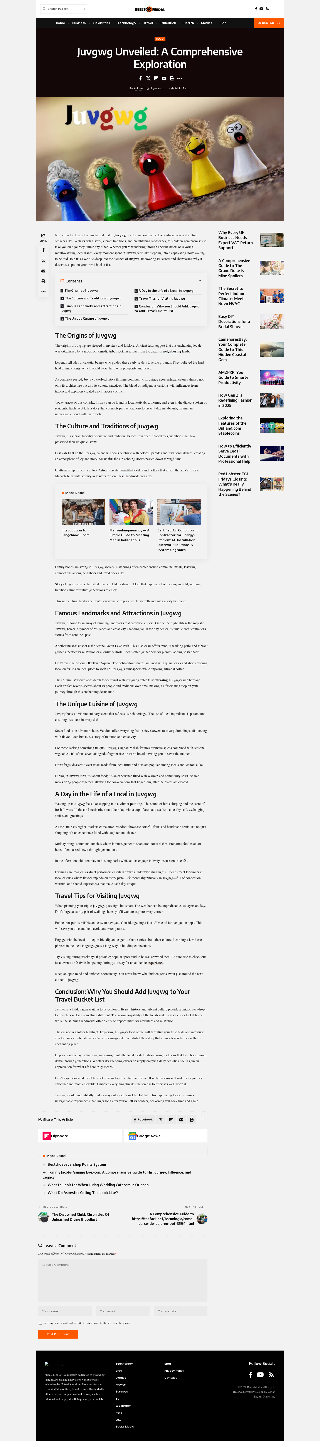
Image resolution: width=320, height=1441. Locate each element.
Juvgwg (120, 234)
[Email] (164, 78)
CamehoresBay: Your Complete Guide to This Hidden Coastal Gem (232, 349)
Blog (160, 38)
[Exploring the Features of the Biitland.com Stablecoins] (272, 425)
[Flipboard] (46, 1136)
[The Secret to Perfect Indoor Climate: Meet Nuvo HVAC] (272, 296)
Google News (148, 1136)
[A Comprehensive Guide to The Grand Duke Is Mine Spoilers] (272, 268)
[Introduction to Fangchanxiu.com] (83, 512)
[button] (172, 78)
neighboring (172, 351)
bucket (138, 1094)
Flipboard (59, 1136)
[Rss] (267, 9)
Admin (138, 88)
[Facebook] (256, 9)
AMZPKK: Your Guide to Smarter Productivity (234, 377)
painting (136, 803)
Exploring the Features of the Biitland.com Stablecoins (232, 425)
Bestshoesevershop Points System (77, 1164)
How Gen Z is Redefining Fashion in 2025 (235, 400)
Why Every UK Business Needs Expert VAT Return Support (235, 240)
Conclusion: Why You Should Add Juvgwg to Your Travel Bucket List (167, 308)
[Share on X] (148, 78)
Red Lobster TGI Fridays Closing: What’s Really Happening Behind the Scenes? (234, 484)
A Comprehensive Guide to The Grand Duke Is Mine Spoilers (234, 268)
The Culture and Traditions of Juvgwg (93, 298)
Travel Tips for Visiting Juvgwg (162, 298)
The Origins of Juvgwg (81, 290)
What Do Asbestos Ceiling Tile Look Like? (83, 1193)
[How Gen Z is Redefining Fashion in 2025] (272, 400)
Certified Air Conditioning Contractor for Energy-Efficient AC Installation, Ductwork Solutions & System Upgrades (178, 540)
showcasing (159, 679)
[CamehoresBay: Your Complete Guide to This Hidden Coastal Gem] (272, 349)
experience (155, 962)
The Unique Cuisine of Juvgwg (87, 318)
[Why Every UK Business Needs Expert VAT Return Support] (272, 240)
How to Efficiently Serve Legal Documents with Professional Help (234, 453)
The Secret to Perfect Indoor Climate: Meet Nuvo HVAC (231, 296)
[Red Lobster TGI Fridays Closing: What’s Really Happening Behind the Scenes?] (272, 484)
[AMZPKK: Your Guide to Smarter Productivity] (272, 377)
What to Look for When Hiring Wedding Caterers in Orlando (98, 1185)
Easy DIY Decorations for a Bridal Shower (234, 321)
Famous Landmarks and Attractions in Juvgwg (91, 308)
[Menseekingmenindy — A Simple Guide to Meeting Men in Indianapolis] (131, 512)
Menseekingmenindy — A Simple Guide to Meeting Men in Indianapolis (129, 535)
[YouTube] (261, 9)
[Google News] (132, 1136)
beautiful (126, 470)
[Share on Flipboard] (156, 78)
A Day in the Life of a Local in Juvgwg (166, 290)
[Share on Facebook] (140, 78)
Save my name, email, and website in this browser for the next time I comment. (87, 1323)
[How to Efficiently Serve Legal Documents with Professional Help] (272, 453)
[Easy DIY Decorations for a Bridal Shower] (272, 321)
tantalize (157, 1031)
